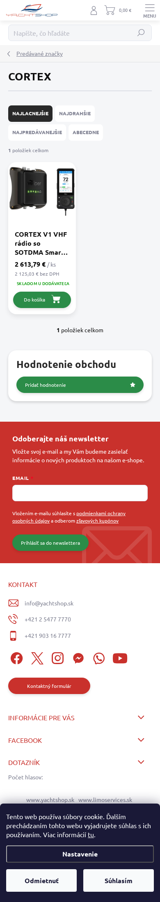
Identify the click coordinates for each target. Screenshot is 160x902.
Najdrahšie (75, 113)
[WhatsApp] (97, 657)
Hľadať (141, 33)
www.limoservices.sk (105, 799)
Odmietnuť (42, 880)
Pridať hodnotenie (45, 384)
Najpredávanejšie (37, 132)
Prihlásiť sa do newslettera (50, 542)
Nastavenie (80, 853)
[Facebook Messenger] (77, 657)
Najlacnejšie (30, 113)
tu (91, 834)
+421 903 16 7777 (48, 635)
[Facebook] (15, 657)
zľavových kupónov (97, 520)
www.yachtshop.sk (50, 799)
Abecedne (86, 132)
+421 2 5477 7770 (48, 619)
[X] (36, 657)
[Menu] (149, 10)
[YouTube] (120, 657)
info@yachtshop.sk (49, 603)
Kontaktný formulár (49, 686)
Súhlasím (119, 880)
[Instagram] (56, 657)
